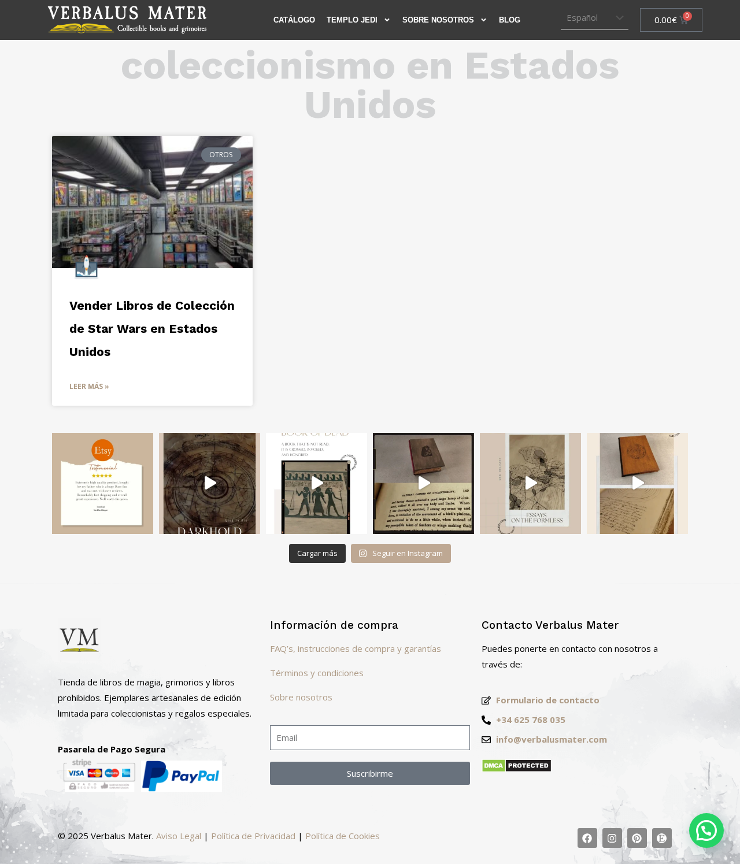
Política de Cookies (342, 835)
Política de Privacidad (253, 835)
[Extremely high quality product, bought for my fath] (102, 483)
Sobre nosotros (301, 697)
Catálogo (294, 20)
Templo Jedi (352, 20)
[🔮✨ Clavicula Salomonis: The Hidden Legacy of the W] (637, 483)
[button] (706, 830)
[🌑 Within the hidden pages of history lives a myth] (423, 483)
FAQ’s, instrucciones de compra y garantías (355, 648)
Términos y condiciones (317, 672)
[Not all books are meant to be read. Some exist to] (209, 483)
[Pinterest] (637, 838)
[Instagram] (612, 838)
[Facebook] (587, 838)
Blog (509, 20)
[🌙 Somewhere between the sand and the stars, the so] (316, 483)
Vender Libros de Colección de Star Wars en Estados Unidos (152, 328)
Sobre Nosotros (438, 20)
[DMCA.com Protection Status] (517, 769)
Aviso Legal (178, 835)
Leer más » (89, 386)
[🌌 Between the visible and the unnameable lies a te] (530, 483)
